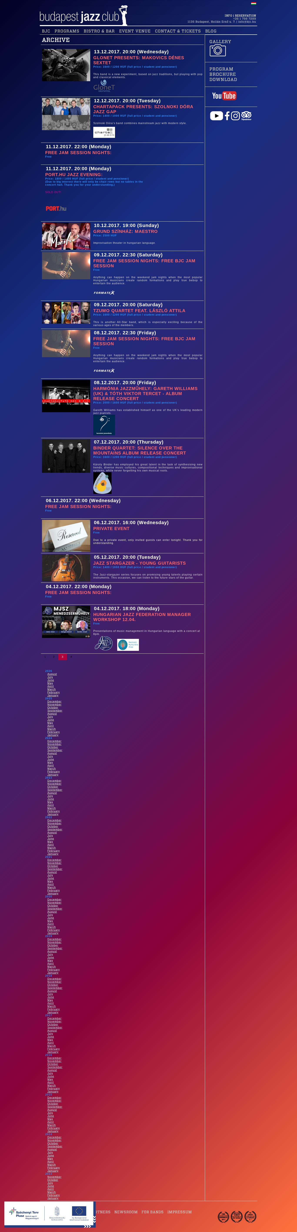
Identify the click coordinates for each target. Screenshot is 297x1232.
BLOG (211, 31)
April (50, 686)
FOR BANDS (153, 1212)
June (50, 680)
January (52, 695)
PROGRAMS (67, 31)
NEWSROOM (126, 1212)
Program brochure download (223, 74)
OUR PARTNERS (96, 1212)
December (54, 701)
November (54, 704)
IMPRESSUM (179, 1212)
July (50, 677)
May (50, 683)
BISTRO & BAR (99, 31)
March (51, 689)
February (53, 692)
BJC (46, 31)
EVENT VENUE (135, 31)
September (54, 710)
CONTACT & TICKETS (178, 31)
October (52, 707)
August (52, 674)
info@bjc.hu (247, 21)
